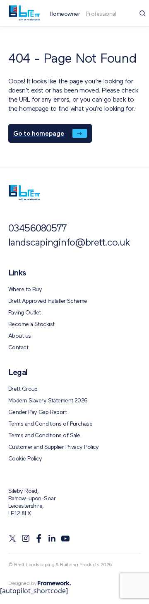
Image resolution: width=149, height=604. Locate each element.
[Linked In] (52, 538)
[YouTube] (65, 538)
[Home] (24, 13)
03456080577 (37, 229)
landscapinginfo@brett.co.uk (69, 243)
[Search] (142, 13)
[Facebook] (39, 538)
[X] (12, 538)
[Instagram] (26, 538)
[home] (24, 193)
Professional (101, 14)
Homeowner (65, 14)
